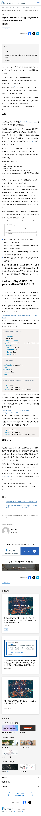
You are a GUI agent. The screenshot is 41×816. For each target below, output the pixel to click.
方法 (6, 51)
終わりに (8, 61)
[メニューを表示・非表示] (38, 3)
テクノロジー (16, 7)
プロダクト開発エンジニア (28, 7)
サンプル (33, 141)
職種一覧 (4, 778)
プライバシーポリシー (7, 812)
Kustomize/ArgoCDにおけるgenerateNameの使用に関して (21, 56)
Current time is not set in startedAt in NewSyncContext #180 (15, 411)
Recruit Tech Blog (6, 7)
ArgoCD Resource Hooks (28, 122)
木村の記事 (6, 476)
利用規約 (19, 812)
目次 (5, 46)
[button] (14, 87)
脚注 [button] (4, 497)
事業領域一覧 (6, 782)
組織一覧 (4, 786)
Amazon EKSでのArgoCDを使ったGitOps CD (21, 501)
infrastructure (6, 29)
